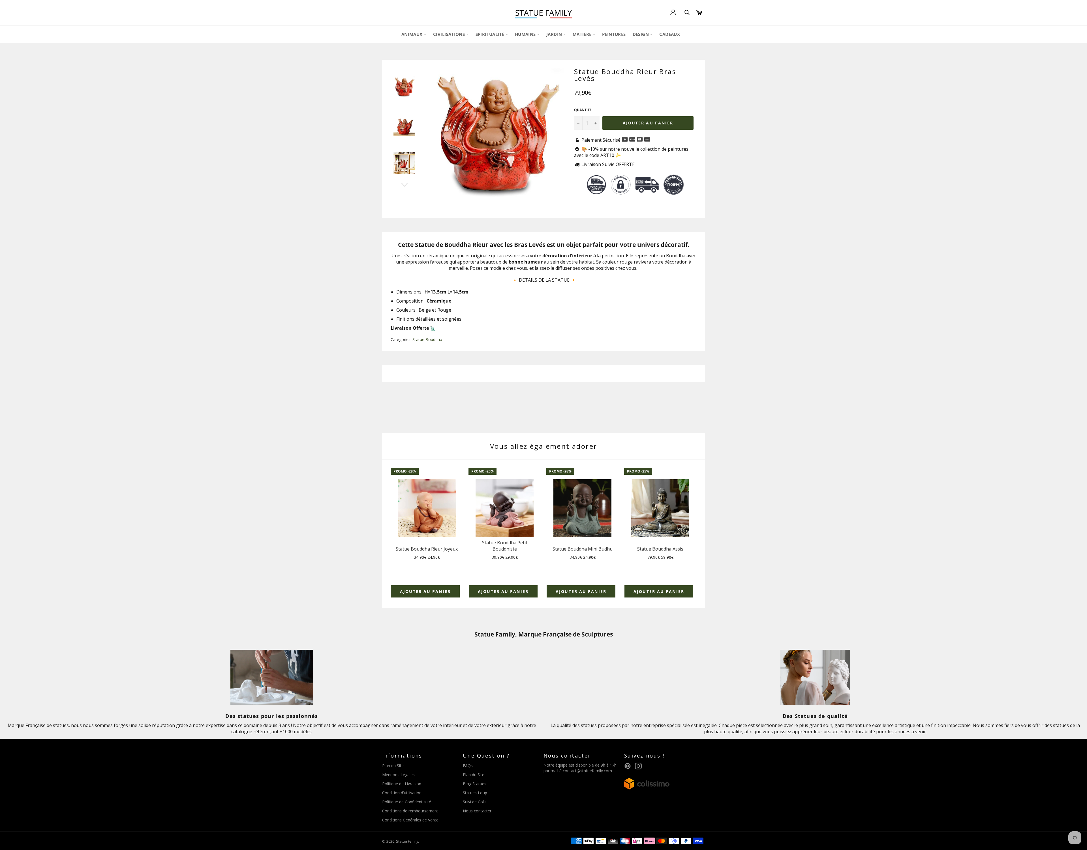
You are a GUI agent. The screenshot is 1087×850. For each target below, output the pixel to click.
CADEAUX (669, 34)
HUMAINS (526, 34)
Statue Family (407, 841)
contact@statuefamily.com (587, 770)
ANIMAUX (412, 34)
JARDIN (554, 34)
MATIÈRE (583, 34)
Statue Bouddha (427, 339)
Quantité (583, 110)
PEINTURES (614, 34)
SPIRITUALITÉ (491, 34)
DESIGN (641, 34)
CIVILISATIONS (449, 34)
